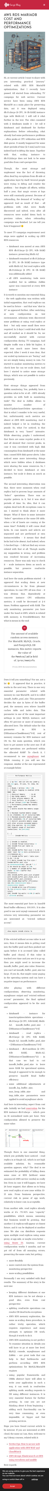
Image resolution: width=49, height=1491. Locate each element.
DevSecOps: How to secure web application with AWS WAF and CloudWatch (24, 1448)
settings (35, 1479)
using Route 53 (13, 1243)
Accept (12, 1486)
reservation (31, 1108)
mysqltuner (33, 756)
